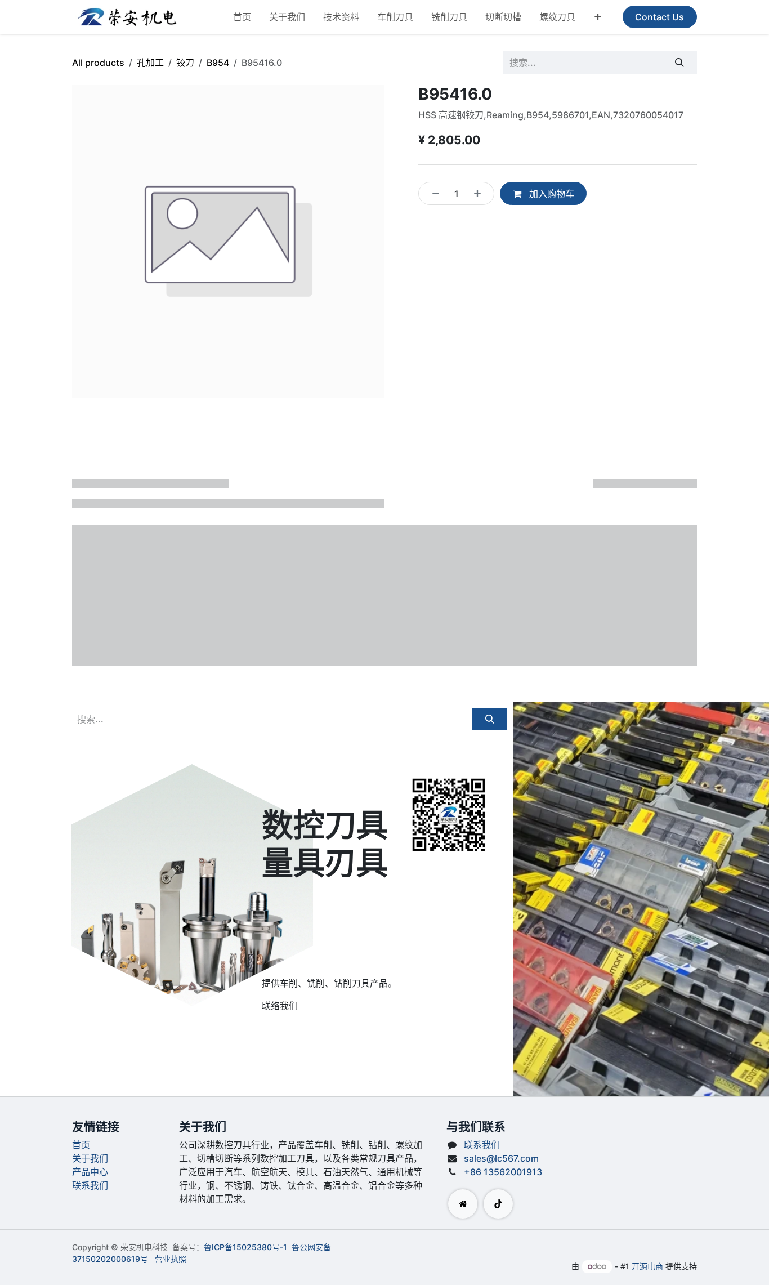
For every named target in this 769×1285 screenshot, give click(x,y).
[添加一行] (480, 193)
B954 (218, 62)
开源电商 (647, 1266)
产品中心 (90, 1171)
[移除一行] (432, 193)
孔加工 (150, 62)
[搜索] (680, 62)
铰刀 (185, 62)
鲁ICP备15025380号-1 (245, 1247)
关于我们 (90, 1158)
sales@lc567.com (501, 1158)
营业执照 (170, 1259)
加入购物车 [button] (550, 193)
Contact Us (659, 17)
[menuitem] (242, 17)
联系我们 (90, 1185)
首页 (81, 1144)
